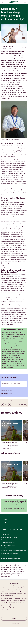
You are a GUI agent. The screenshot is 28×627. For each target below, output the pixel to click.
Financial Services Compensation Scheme (14, 550)
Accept (14, 614)
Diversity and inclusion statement (12, 558)
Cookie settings (15, 623)
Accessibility (6, 534)
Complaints (6, 540)
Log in (25, 2)
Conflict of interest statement (11, 548)
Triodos (4, 519)
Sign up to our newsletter (14, 508)
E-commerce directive (9, 545)
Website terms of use (9, 542)
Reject (14, 618)
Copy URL (23, 404)
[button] (26, 437)
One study (4, 202)
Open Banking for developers (11, 553)
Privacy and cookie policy (10, 537)
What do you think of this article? (11, 383)
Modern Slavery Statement (10, 556)
